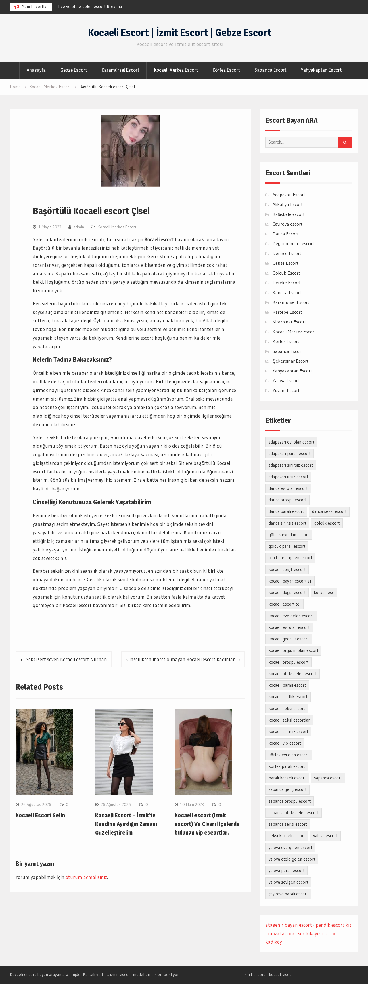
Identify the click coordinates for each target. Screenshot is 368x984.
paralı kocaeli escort (287, 778)
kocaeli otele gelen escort (293, 673)
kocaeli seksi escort (287, 708)
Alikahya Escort (288, 204)
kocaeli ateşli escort (287, 569)
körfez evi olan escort (289, 754)
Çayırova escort (287, 224)
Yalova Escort (286, 380)
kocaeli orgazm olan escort (293, 650)
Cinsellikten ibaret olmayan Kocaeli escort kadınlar (180, 659)
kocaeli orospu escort (288, 662)
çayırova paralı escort (288, 894)
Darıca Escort (286, 234)
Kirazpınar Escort (289, 322)
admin (79, 226)
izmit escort (254, 974)
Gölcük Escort (286, 273)
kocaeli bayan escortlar (290, 581)
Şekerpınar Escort (290, 361)
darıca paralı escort (286, 511)
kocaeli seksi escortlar (289, 720)
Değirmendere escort (293, 243)
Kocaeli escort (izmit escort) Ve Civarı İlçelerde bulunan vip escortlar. (207, 824)
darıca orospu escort (287, 500)
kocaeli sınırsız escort (288, 731)
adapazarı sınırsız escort (291, 465)
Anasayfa (36, 70)
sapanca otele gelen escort (294, 812)
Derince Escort (287, 253)
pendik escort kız (333, 925)
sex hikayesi (310, 933)
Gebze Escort (73, 70)
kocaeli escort (282, 974)
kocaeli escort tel (284, 604)
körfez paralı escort (287, 766)
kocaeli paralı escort (287, 685)
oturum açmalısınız (86, 877)
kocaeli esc (324, 592)
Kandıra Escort (287, 292)
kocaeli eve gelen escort (291, 615)
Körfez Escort (226, 70)
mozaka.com (281, 933)
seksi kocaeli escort (287, 835)
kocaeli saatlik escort (288, 696)
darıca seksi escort (329, 511)
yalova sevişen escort (288, 882)
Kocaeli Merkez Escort (176, 70)
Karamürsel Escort (120, 70)
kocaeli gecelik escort (289, 639)
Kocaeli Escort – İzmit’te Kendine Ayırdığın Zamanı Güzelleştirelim (126, 824)
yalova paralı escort (286, 870)
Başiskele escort (289, 214)
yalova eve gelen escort (290, 847)
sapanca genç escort (287, 789)
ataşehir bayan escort (288, 925)
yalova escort (325, 835)
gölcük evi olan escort (289, 534)
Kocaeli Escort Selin (40, 815)
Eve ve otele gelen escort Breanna (90, 6)
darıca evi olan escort (288, 488)
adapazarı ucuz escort (288, 476)
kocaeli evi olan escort (289, 627)
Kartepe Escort (287, 312)
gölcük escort (327, 523)
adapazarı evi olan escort (291, 442)
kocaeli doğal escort (287, 592)
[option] (109, 6)
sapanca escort (328, 778)
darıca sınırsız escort (287, 523)
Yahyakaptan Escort (321, 70)
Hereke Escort (287, 283)
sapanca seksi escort (288, 824)
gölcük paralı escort (287, 546)
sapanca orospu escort (289, 801)
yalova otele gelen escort (292, 859)
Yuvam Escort (286, 390)
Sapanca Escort (270, 70)
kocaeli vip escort (285, 743)
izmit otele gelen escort (290, 557)
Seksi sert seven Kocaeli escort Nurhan (66, 659)
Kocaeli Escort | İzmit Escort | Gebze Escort (179, 32)
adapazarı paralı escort (289, 453)
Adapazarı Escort (289, 194)
